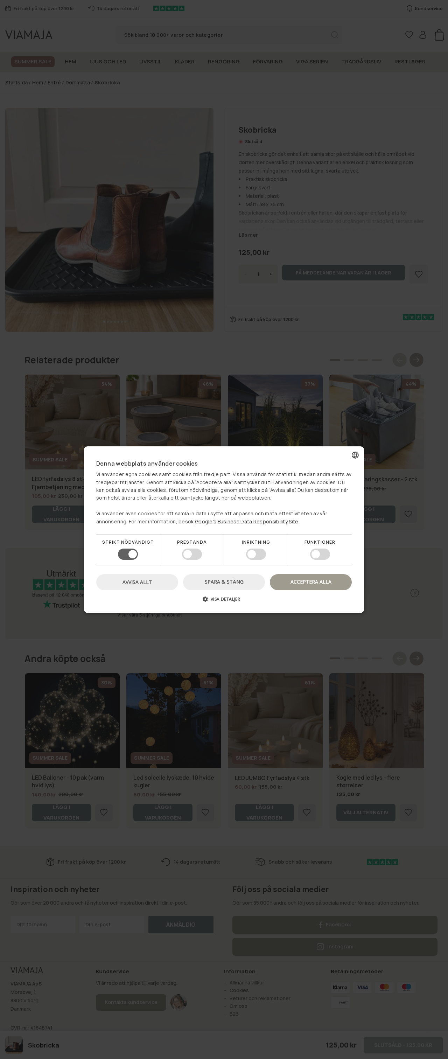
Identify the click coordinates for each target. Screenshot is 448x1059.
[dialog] (224, 529)
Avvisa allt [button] (137, 582)
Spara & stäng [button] (224, 581)
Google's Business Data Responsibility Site (247, 521)
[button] (224, 601)
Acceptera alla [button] (310, 581)
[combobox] (355, 454)
